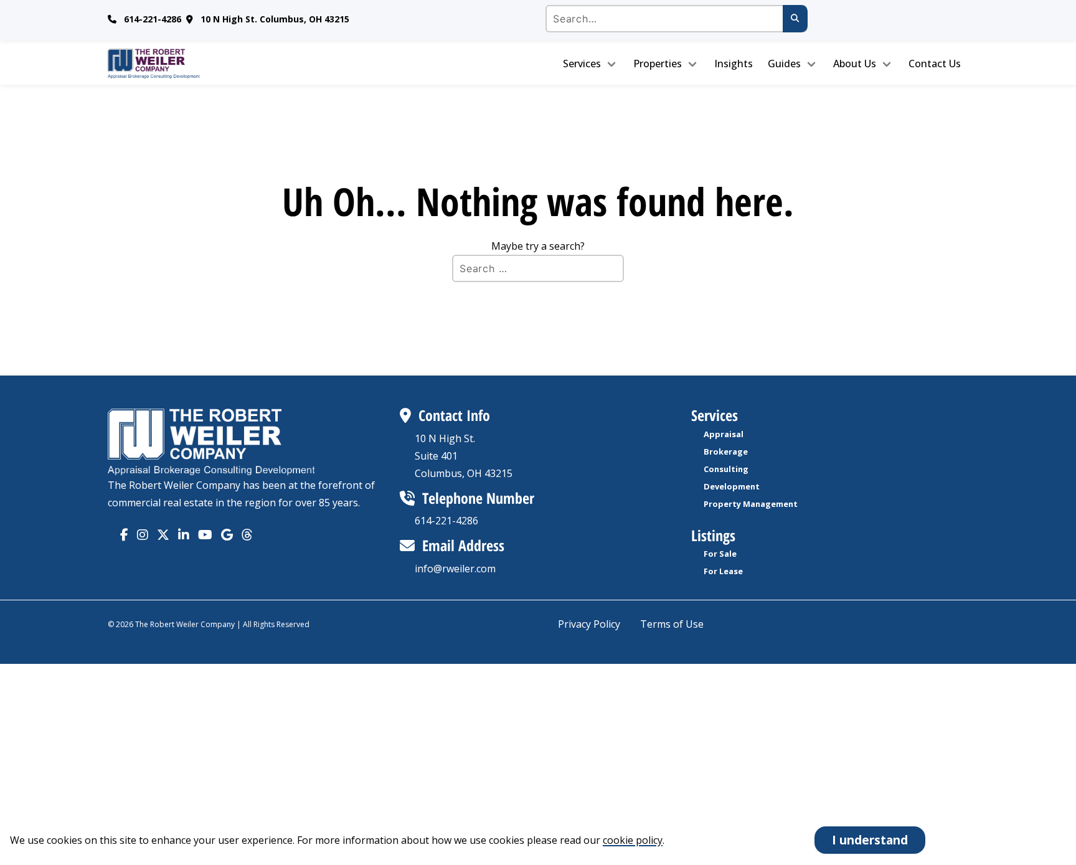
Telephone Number (478, 498)
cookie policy (633, 840)
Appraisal (723, 434)
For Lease (723, 571)
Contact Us (934, 63)
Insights (733, 63)
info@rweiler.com (455, 568)
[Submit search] (795, 18)
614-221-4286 (152, 19)
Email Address (463, 545)
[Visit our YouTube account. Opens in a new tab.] (205, 534)
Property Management (751, 503)
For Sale (720, 553)
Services (582, 63)
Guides (784, 63)
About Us (854, 63)
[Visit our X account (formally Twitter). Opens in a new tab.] (163, 534)
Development (732, 486)
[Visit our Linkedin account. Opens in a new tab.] (183, 534)
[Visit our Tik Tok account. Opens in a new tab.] (227, 534)
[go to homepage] (210, 63)
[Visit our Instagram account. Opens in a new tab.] (142, 534)
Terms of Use (672, 624)
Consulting (726, 469)
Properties (657, 63)
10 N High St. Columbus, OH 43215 (275, 19)
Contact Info (454, 415)
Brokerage (726, 451)
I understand (870, 839)
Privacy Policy (589, 624)
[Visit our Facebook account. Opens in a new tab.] (124, 534)
